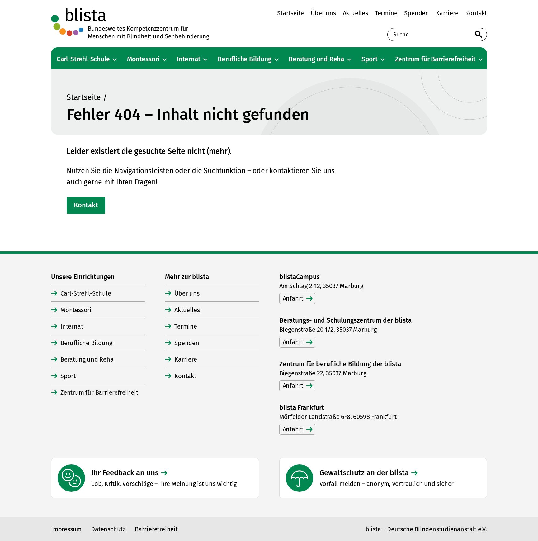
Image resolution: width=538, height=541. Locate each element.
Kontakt (86, 205)
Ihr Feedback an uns (124, 472)
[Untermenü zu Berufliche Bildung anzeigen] (276, 59)
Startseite (84, 97)
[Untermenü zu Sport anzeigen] (382, 59)
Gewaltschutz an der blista (364, 472)
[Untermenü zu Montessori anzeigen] (164, 59)
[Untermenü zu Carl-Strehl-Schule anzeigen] (114, 59)
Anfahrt (293, 298)
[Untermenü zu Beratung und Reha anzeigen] (349, 59)
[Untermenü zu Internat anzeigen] (205, 59)
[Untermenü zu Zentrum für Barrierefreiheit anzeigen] (480, 59)
